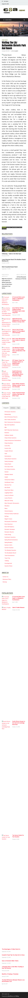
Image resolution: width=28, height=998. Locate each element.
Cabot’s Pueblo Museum (18, 607)
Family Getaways (9, 461)
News (6, 508)
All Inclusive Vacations (10, 412)
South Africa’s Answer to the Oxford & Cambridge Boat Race (18, 722)
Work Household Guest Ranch (10, 267)
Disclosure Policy (7, 579)
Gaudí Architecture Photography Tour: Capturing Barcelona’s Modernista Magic (17, 373)
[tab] (6, 407)
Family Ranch (5, 40)
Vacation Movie (8, 566)
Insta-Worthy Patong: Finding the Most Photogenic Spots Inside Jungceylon (18, 310)
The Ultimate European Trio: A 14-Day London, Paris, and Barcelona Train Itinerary (18, 350)
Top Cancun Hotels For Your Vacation (18, 836)
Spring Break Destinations (11, 540)
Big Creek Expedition (10, 425)
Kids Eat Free (8, 485)
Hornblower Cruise (9, 482)
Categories (6, 408)
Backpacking (8, 414)
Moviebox (7, 506)
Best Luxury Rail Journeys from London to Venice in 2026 (18, 340)
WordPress (10, 996)
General (6, 472)
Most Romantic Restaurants (12, 503)
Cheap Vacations (9, 443)
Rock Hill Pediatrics (9, 527)
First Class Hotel (9, 466)
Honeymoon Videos (9, 480)
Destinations (8, 456)
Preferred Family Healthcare (12, 513)
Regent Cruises (8, 519)
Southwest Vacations (10, 537)
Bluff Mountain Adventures (11, 430)
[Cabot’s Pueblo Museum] (6, 607)
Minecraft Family (9, 500)
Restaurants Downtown (11, 521)
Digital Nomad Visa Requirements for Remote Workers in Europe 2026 (19, 320)
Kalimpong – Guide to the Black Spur (11, 254)
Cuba (6, 453)
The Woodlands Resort (10, 553)
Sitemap (5, 582)
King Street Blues (9, 490)
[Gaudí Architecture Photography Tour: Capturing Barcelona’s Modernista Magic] (6, 371)
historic (9, 227)
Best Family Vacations (10, 419)
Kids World (7, 487)
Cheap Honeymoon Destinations (13, 440)
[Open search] (24, 20)
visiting (4, 228)
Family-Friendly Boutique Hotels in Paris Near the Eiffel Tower (18, 394)
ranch (20, 227)
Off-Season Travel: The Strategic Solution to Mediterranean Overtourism (18, 362)
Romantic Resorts (9, 532)
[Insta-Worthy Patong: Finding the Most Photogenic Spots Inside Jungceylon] (6, 308)
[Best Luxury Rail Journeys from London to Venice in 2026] (6, 339)
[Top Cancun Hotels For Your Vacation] (6, 835)
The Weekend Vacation (10, 550)
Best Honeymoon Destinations (12, 422)
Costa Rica (7, 446)
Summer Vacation (9, 547)
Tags (18, 408)
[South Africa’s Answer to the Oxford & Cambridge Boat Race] (6, 721)
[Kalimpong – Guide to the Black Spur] (14, 244)
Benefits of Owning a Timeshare (10, 974)
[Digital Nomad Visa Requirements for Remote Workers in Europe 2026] (6, 319)
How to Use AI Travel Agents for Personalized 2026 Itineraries (18, 331)
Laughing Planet (9, 493)
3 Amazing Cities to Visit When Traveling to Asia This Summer (13, 967)
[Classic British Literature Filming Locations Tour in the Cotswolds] (6, 384)
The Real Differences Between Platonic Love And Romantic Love (13, 980)
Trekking (7, 561)
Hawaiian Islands (9, 474)
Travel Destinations (9, 555)
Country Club (8, 448)
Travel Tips (7, 558)
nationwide (15, 227)
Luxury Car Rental (9, 495)
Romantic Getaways (10, 529)
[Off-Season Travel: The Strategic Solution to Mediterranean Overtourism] (6, 360)
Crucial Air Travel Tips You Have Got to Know (13, 955)
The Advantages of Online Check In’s (11, 949)
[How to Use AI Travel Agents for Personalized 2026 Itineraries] (6, 330)
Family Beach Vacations (10, 459)
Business (7, 432)
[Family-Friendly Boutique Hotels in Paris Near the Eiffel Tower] (6, 393)
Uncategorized (8, 563)
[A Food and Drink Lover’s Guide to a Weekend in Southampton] (6, 297)
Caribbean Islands (9, 435)
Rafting (6, 516)
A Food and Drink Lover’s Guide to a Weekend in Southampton (18, 298)
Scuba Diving (8, 534)
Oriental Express (9, 511)
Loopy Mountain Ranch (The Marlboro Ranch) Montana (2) (14, 260)
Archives (13, 408)
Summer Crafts (8, 545)
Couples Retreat (9, 451)
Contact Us (5, 577)
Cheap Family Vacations (10, 438)
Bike (6, 427)
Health (6, 477)
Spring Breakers (8, 542)
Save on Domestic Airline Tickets (10, 961)
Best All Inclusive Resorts (11, 417)
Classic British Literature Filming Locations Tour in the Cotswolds (18, 385)
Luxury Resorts (8, 498)
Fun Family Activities (10, 469)
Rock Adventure (9, 524)
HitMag (17, 996)
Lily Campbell (15, 51)
